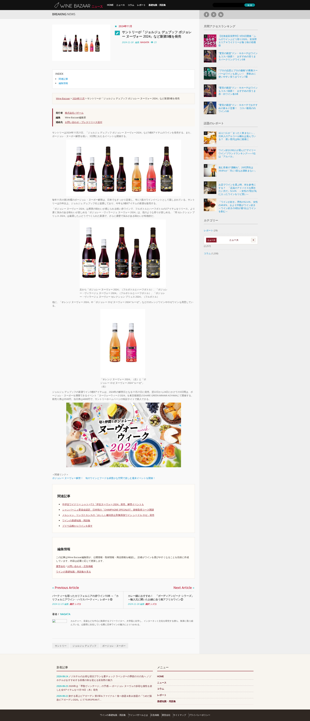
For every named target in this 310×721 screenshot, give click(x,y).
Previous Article (65, 587)
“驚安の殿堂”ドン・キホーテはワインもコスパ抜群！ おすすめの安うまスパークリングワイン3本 (238, 56)
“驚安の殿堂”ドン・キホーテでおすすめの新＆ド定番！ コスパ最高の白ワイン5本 (238, 108)
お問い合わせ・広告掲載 (80, 566)
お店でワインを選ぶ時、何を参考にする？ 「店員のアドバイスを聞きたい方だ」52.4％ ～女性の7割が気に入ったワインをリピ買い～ (238, 189)
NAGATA (144, 42)
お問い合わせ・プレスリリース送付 (83, 122)
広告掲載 (155, 715)
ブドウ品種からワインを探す (77, 525)
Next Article (183, 587)
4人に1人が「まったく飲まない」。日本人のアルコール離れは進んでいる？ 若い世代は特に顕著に (237, 136)
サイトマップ (179, 715)
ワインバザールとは (138, 715)
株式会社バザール (74, 112)
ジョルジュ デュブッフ (84, 645)
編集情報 (63, 83)
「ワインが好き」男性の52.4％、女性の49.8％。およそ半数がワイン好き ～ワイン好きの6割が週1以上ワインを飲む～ (238, 206)
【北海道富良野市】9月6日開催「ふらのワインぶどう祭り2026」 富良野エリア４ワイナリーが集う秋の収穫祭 (238, 40)
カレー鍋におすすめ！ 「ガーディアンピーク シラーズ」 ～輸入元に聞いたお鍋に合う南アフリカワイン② (161, 597)
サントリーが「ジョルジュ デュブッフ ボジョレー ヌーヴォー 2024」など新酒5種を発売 (157, 34)
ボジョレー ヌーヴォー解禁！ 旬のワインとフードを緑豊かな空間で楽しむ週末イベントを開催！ (103, 478)
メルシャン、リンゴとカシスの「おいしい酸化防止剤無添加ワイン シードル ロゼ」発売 (108, 515)
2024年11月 (125, 26)
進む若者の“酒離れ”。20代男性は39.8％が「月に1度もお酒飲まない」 (238, 169)
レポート (141, 4)
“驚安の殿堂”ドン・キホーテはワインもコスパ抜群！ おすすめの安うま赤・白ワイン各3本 (238, 91)
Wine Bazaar (63, 98)
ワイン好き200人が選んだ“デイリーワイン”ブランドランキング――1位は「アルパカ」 (237, 153)
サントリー (61, 645)
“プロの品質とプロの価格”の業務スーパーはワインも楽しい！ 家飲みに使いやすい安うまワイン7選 (238, 73)
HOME (110, 4)
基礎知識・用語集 (157, 4)
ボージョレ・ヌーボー (114, 645)
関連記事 (63, 78)
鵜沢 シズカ (75, 604)
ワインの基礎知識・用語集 (76, 520)
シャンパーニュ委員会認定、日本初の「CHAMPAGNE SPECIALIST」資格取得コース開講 (108, 509)
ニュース (120, 4)
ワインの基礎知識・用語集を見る (73, 571)
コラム (131, 4)
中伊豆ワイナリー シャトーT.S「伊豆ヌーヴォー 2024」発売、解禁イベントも (103, 504)
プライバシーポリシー (199, 715)
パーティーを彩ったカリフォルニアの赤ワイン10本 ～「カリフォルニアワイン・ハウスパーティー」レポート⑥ (85, 597)
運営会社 (60, 566)
